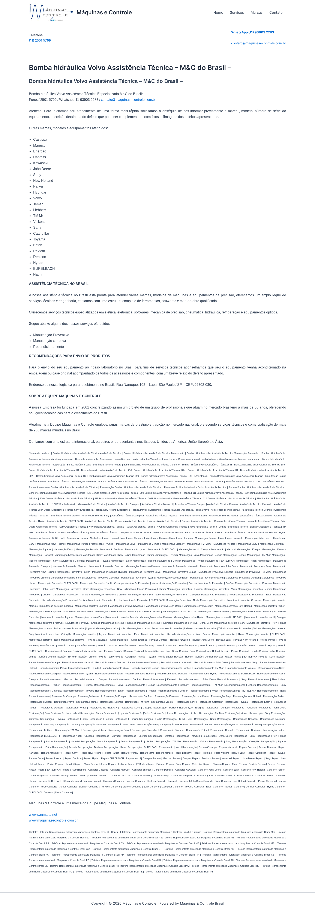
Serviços (237, 12)
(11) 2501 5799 (40, 40)
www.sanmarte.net (43, 814)
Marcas (256, 12)
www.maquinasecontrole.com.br (53, 820)
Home (218, 12)
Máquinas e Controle (104, 12)
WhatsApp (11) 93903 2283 (252, 32)
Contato (276, 12)
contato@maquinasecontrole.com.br (258, 43)
